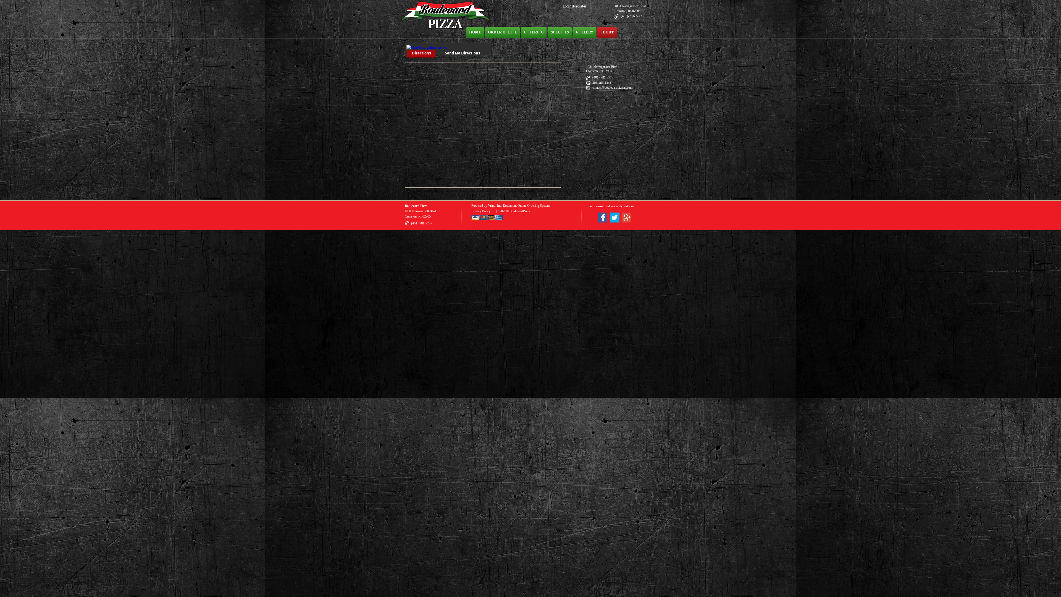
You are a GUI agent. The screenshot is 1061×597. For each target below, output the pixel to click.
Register (579, 6)
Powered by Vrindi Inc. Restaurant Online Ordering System (510, 206)
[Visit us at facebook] (602, 218)
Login (567, 6)
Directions (421, 53)
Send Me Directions (462, 53)
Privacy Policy (480, 211)
